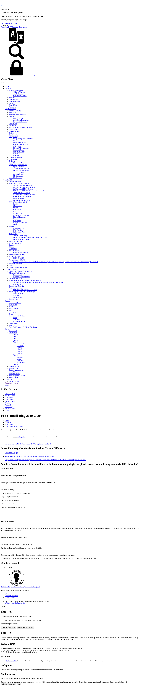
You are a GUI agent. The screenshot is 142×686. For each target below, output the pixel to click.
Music (15, 224)
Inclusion (12, 161)
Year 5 (15, 355)
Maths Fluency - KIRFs (21, 239)
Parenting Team (18, 150)
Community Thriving (20, 96)
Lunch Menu (13, 308)
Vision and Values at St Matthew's (20, 271)
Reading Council (14, 374)
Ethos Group (13, 299)
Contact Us (8, 379)
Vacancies (12, 107)
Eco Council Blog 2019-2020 (14, 426)
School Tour (13, 105)
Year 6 (15, 364)
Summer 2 (20, 353)
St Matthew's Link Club (17, 316)
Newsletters (13, 125)
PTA (10, 310)
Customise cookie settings (25, 627)
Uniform (12, 325)
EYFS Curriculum (15, 243)
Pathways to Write (19, 228)
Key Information (10, 109)
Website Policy (10, 598)
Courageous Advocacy (16, 288)
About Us (8, 88)
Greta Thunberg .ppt (11, 453)
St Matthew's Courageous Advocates (25, 290)
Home (7, 86)
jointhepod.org (21, 437)
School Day (13, 159)
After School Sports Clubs (22, 168)
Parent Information (19, 142)
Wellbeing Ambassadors (17, 375)
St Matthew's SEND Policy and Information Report (30, 191)
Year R (15, 334)
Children (8, 422)
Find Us (15, 23)
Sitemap (7, 594)
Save (19, 684)
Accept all (12, 627)
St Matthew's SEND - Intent (22, 185)
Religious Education (20, 222)
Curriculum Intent (15, 181)
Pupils (7, 329)
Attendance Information (21, 120)
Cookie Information (11, 596)
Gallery (7, 410)
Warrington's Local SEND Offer (24, 194)
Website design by (15, 603)
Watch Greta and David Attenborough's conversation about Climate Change (30, 456)
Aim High (16, 295)
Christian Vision (10, 269)
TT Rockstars (14, 27)
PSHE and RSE (14, 256)
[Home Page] (1, 6)
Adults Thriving (18, 94)
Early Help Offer (18, 152)
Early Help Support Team (21, 200)
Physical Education (19, 217)
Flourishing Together (16, 90)
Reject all (4, 627)
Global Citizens (14, 366)
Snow (11, 314)
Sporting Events (18, 174)
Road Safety (9, 407)
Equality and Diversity (16, 286)
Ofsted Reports (14, 129)
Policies (11, 133)
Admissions (13, 112)
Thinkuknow (23, 27)
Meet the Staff (13, 99)
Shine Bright (17, 297)
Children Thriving (19, 92)
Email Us (9, 23)
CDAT (11, 103)
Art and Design (18, 213)
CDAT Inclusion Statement (22, 196)
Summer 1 (20, 351)
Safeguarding (13, 137)
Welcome (12, 97)
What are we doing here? (21, 277)
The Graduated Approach (21, 193)
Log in (34, 75)
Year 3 (15, 340)
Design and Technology (21, 215)
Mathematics (17, 206)
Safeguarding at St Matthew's (23, 139)
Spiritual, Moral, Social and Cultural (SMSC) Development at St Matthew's (38, 282)
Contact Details (14, 381)
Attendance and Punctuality (18, 114)
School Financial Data (16, 163)
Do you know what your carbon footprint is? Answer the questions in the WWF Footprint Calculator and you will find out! (45, 460)
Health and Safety (19, 321)
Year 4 (15, 342)
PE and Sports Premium (21, 170)
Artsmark (8, 405)
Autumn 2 (20, 346)
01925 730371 (5, 587)
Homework (13, 305)
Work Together (18, 293)
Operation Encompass (20, 144)
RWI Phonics (17, 230)
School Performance (15, 178)
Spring (19, 359)
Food (15, 318)
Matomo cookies (11, 661)
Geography (17, 209)
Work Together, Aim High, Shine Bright (22, 292)
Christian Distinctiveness (17, 273)
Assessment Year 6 (15, 303)
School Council (14, 372)
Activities (16, 320)
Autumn (20, 357)
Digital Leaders (14, 368)
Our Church (13, 124)
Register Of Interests (20, 122)
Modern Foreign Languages (18, 267)
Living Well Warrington (21, 148)
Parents (7, 301)
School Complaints (15, 157)
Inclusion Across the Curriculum (19, 183)
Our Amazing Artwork (20, 252)
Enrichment (13, 331)
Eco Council (9, 399)
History (15, 211)
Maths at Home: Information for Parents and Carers (30, 237)
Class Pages (13, 333)
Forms (11, 306)
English (15, 204)
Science (15, 208)
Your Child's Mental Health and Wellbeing (23, 327)
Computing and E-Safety (17, 260)
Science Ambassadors (16, 370)
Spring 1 (20, 347)
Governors (12, 116)
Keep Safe (16, 153)
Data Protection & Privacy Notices (20, 127)
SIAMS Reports (14, 131)
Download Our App (11, 383)
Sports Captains (18, 167)
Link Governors (18, 118)
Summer (20, 361)
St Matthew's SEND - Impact (23, 189)
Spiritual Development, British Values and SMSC (25, 280)
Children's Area (18, 146)
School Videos (10, 409)
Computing (17, 221)
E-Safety (16, 155)
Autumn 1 (20, 344)
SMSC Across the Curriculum (19, 202)
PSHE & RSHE (18, 258)
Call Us (3, 23)
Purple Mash (5, 27)
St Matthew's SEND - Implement (24, 187)
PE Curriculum (18, 176)
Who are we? (17, 275)
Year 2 (15, 338)
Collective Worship (15, 278)
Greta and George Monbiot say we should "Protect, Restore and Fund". (28, 444)
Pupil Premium (14, 135)
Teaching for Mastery (20, 236)
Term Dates (13, 323)
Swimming (21, 172)
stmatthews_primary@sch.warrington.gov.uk (25, 587)
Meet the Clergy (14, 101)
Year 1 (15, 336)
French (15, 219)
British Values (17, 284)
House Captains (14, 377)
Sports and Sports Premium (18, 165)
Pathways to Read (19, 232)
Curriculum (8, 180)
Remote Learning (15, 111)
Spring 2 (20, 349)
